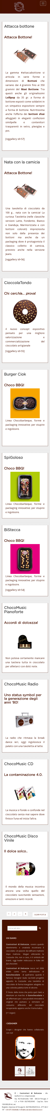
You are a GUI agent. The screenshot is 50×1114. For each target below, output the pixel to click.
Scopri (8, 1029)
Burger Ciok (15, 374)
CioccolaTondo (17, 283)
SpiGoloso (13, 458)
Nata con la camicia (22, 162)
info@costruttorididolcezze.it (31, 1110)
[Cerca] (40, 928)
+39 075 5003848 (11, 1110)
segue (12, 1013)
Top (47, 1111)
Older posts (39, 915)
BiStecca (12, 530)
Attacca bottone (19, 26)
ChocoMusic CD (18, 764)
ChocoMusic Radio (21, 684)
